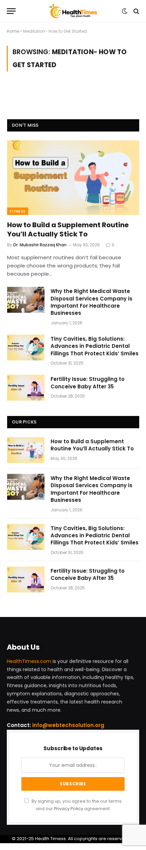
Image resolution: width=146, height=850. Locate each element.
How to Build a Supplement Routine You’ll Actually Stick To (68, 229)
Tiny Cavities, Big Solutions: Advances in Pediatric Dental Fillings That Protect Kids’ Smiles (95, 346)
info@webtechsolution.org (68, 725)
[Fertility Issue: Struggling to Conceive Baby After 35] (25, 388)
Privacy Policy (68, 809)
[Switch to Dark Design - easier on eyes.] (124, 11)
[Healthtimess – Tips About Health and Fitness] (73, 11)
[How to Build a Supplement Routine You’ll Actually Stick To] (73, 177)
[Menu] (11, 11)
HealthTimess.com (29, 661)
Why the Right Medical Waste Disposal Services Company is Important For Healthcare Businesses (91, 302)
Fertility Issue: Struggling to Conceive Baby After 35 (88, 382)
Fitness (17, 211)
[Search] (135, 11)
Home (13, 31)
